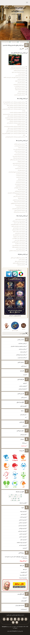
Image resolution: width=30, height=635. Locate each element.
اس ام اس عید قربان (21, 79)
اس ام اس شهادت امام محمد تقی (19, 228)
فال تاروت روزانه (23, 511)
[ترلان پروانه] (15, 42)
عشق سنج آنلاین (23, 434)
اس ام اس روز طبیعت (21, 161)
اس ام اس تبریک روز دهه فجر (19, 144)
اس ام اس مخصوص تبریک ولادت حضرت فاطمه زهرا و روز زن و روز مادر (13, 110)
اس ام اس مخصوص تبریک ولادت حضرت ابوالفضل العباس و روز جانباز (13, 134)
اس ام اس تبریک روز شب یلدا (19, 154)
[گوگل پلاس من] (4, 619)
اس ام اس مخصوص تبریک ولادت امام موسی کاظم (16, 105)
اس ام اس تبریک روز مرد (20, 175)
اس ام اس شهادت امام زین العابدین (18, 242)
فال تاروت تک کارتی (22, 520)
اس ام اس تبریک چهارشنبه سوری (19, 163)
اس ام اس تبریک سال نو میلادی (19, 84)
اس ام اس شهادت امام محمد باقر (19, 235)
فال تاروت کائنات (23, 517)
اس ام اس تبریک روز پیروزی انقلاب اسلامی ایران (16, 193)
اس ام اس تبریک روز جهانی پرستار (19, 156)
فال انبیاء (24, 375)
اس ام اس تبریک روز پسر (20, 174)
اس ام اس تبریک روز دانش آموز (19, 196)
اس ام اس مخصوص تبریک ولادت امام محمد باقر (16, 116)
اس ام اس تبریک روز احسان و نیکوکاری (18, 203)
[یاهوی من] (25, 619)
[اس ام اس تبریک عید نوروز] (15, 60)
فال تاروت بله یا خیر (22, 545)
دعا (25, 417)
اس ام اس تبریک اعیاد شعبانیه (19, 70)
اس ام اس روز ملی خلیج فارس (19, 188)
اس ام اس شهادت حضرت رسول (19, 231)
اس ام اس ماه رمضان (21, 83)
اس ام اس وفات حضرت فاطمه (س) (18, 238)
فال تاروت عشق (23, 540)
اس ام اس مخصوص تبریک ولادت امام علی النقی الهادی (15, 137)
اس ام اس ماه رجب (21, 74)
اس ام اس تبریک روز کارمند (20, 168)
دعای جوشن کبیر (23, 414)
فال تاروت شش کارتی (22, 531)
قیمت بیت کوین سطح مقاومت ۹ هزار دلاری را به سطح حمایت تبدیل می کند (16, 557)
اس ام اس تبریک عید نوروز (20, 81)
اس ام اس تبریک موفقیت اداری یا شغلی (18, 258)
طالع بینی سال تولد (22, 503)
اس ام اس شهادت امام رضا (20, 244)
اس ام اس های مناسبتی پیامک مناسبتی (13, 45)
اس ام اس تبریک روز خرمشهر (19, 210)
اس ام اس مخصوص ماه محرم (19, 95)
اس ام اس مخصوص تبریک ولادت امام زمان (17, 121)
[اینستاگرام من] (15, 619)
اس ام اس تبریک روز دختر (20, 153)
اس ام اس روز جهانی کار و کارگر (19, 212)
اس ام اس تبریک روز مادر (20, 182)
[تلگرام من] (22, 619)
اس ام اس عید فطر (21, 91)
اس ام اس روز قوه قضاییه (20, 186)
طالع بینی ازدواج (23, 406)
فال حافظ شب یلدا (23, 575)
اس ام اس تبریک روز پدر (20, 177)
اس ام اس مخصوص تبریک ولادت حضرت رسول (16, 128)
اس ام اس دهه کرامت (21, 93)
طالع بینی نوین (23, 601)
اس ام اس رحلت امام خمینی (20, 233)
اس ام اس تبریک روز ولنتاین (20, 191)
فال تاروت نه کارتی (22, 534)
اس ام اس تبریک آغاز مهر (20, 195)
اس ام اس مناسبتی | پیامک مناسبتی (15, 9)
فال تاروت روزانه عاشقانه (21, 542)
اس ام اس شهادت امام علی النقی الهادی (18, 224)
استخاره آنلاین (23, 366)
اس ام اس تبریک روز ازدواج (20, 88)
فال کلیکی (24, 426)
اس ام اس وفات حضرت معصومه (19, 237)
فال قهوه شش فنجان (22, 389)
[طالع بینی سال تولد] (15, 498)
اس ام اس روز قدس (21, 167)
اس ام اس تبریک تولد (21, 125)
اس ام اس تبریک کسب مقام (20, 261)
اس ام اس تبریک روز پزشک (20, 205)
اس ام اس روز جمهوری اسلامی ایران (18, 208)
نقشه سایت (9, 631)
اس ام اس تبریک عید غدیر (20, 76)
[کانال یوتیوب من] (16, 622)
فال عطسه (24, 598)
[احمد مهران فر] (24, 42)
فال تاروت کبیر (23, 514)
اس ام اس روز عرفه (21, 189)
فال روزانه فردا (23, 609)
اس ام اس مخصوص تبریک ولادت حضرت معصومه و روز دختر (14, 102)
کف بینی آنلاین (23, 397)
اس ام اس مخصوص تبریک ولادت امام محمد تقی (16, 107)
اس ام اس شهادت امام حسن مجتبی (18, 230)
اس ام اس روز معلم (21, 198)
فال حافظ (24, 569)
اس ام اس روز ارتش (21, 170)
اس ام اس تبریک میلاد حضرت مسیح (18, 72)
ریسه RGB (24, 443)
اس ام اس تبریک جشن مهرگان (19, 202)
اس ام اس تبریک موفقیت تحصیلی (19, 263)
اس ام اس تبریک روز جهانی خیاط (19, 158)
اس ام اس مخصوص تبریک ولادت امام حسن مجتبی (16, 130)
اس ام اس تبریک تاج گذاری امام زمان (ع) (17, 69)
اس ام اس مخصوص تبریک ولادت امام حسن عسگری (15, 132)
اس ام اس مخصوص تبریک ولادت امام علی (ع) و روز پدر (15, 118)
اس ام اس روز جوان (21, 179)
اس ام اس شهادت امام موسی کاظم (18, 247)
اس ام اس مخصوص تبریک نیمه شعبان (18, 67)
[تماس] (11, 619)
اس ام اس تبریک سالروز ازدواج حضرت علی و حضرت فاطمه (14, 77)
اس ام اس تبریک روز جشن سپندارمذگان (17, 160)
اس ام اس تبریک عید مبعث (20, 89)
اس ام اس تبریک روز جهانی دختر (19, 165)
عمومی (21, 333)
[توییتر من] (7, 619)
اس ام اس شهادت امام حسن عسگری (18, 226)
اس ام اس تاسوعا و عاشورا (20, 219)
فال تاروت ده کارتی (22, 537)
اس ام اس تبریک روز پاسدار (20, 184)
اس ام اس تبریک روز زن (20, 181)
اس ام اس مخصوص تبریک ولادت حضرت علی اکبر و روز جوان (14, 114)
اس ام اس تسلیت (22, 259)
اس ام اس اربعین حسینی (20, 249)
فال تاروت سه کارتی (22, 523)
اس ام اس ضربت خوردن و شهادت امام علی (17, 251)
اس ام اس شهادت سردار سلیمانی (19, 221)
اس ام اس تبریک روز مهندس (20, 146)
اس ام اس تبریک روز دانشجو (20, 151)
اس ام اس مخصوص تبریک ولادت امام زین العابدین (16, 119)
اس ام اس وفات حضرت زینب (20, 240)
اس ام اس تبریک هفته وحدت (19, 86)
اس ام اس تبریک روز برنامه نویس (19, 200)
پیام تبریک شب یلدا (22, 578)
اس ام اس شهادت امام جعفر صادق (18, 245)
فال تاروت (24, 548)
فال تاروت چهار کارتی (22, 525)
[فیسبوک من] (18, 619)
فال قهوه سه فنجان (22, 386)
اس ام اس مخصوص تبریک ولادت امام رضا (17, 112)
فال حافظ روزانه (23, 572)
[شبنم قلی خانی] (6, 42)
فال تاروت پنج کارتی (22, 528)
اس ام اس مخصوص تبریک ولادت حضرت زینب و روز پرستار (14, 104)
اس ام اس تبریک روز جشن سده (19, 149)
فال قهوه (24, 383)
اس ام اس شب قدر (21, 147)
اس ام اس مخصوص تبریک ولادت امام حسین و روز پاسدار (14, 126)
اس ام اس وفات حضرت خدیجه (19, 223)
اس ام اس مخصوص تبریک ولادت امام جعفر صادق (16, 123)
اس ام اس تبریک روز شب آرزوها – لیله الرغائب (17, 172)
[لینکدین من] (13, 622)
